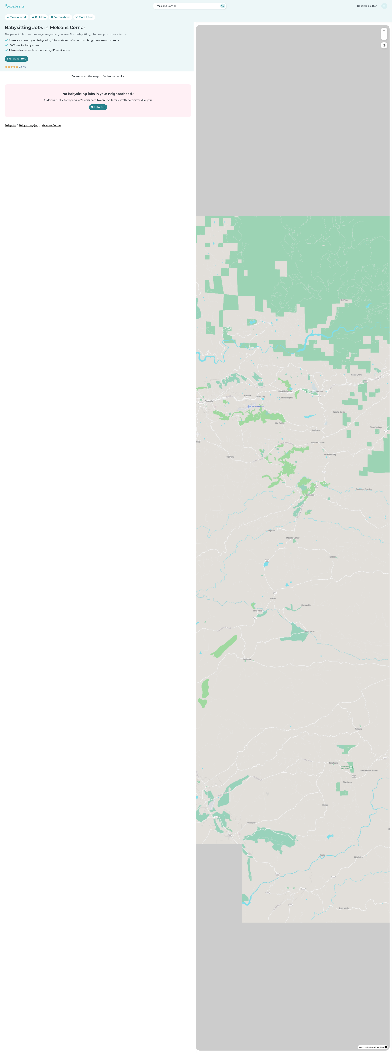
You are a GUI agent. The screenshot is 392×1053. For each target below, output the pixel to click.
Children (40, 17)
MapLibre (363, 1047)
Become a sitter (367, 5)
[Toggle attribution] (386, 1047)
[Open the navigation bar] (384, 6)
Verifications (62, 17)
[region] (293, 538)
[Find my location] (384, 45)
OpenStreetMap (377, 1047)
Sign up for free (16, 58)
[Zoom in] (384, 31)
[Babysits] (14, 6)
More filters (85, 17)
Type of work (18, 17)
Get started (98, 107)
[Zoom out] (384, 37)
